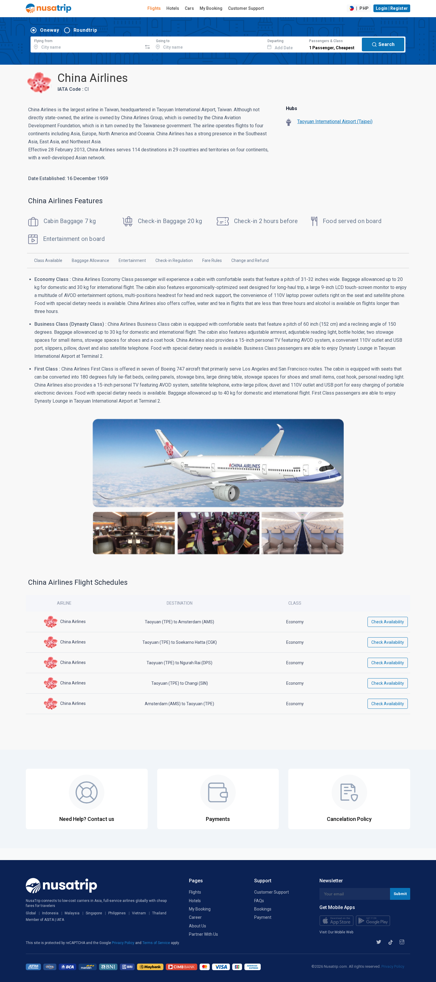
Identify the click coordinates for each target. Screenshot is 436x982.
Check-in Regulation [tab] (174, 260)
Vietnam (139, 913)
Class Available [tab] (48, 260)
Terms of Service (156, 943)
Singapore (94, 913)
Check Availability (387, 621)
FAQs (259, 900)
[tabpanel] (218, 419)
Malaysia (72, 913)
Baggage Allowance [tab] (90, 260)
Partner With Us (203, 934)
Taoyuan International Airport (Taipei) (335, 121)
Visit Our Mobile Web (336, 932)
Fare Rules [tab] (212, 260)
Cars (189, 8)
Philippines (117, 913)
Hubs (291, 108)
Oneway (49, 30)
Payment (262, 917)
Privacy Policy (123, 943)
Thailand (159, 913)
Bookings (262, 909)
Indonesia (50, 913)
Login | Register (392, 8)
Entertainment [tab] (132, 260)
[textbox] (86, 43)
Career (195, 917)
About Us (197, 926)
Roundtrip (85, 30)
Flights (154, 8)
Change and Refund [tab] (250, 260)
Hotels (172, 8)
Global (31, 913)
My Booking (211, 8)
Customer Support (246, 8)
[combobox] (86, 43)
